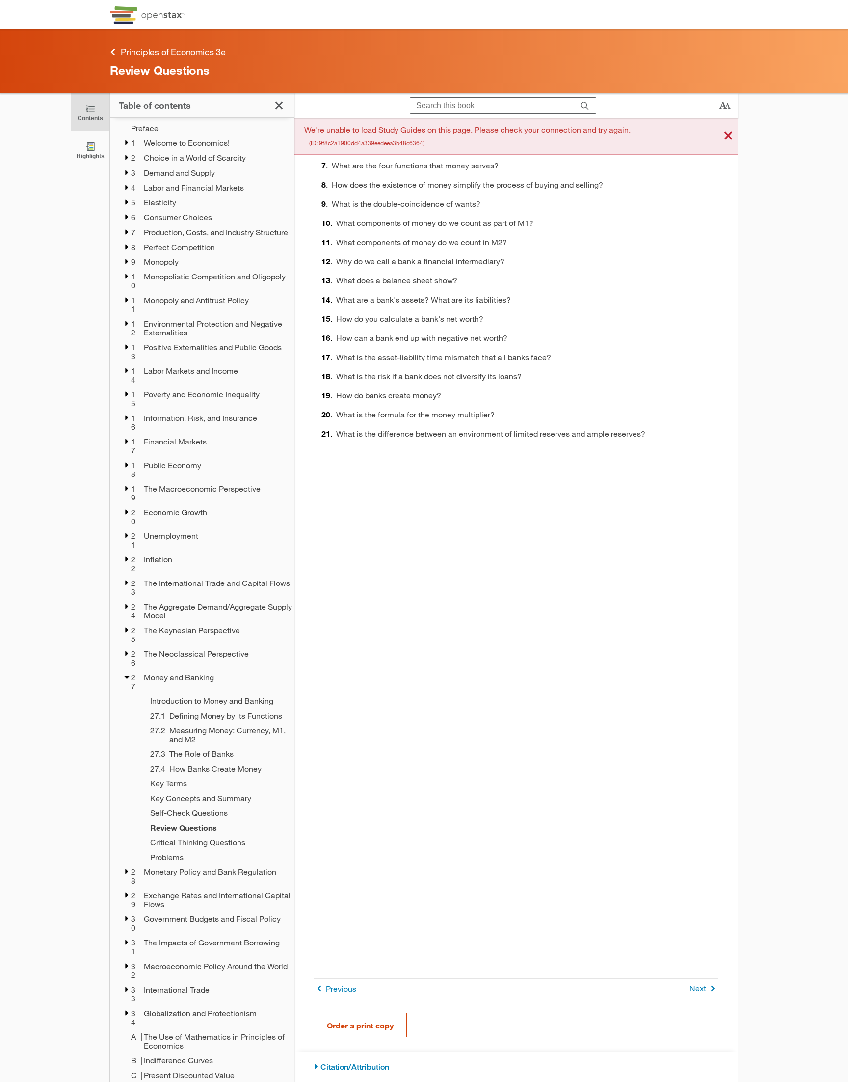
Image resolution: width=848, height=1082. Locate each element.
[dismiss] (728, 136)
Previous (341, 988)
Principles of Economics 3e (173, 51)
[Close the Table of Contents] (279, 105)
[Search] (585, 106)
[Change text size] (725, 105)
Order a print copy (360, 1025)
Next (697, 988)
